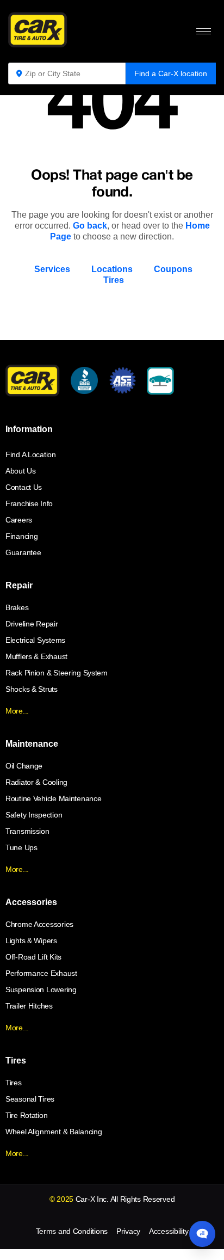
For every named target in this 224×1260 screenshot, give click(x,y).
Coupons (173, 269)
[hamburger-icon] (203, 31)
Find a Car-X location (170, 73)
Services (52, 269)
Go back (90, 225)
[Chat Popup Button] (202, 1234)
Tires (113, 280)
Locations (112, 269)
